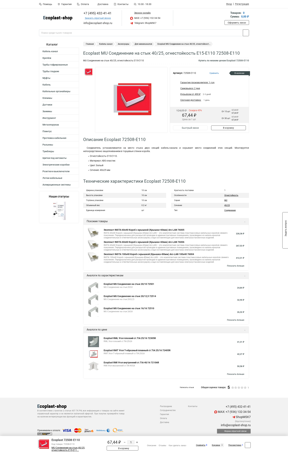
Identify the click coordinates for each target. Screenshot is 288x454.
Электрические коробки (56, 164)
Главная (90, 44)
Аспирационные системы (56, 184)
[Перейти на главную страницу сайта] (57, 18)
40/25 (227, 205)
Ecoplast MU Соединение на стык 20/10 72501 (129, 284)
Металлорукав (50, 124)
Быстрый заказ (190, 127)
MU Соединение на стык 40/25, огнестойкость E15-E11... (68, 449)
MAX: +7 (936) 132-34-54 (147, 18)
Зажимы (47, 111)
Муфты (46, 78)
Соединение (230, 210)
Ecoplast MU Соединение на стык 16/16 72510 (129, 308)
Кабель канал (50, 51)
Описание (151, 445)
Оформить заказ (237, 22)
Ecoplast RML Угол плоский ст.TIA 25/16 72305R (130, 338)
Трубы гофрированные (55, 64)
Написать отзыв (187, 387)
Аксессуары (123, 44)
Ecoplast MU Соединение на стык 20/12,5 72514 (130, 296)
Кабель (46, 84)
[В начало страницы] (248, 445)
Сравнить (200, 445)
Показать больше (235, 266)
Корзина (216, 445)
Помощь (47, 4)
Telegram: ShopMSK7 (145, 23)
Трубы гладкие (50, 71)
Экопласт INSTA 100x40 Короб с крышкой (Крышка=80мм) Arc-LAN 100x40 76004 (149, 254)
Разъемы (47, 144)
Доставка (102, 4)
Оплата (85, 4)
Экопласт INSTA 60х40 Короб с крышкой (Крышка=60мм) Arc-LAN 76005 (144, 229)
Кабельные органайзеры (56, 91)
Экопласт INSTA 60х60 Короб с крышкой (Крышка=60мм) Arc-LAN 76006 (144, 242)
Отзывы (162, 445)
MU (225, 200)
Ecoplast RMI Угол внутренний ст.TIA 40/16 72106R (131, 362)
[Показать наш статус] (59, 210)
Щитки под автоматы (54, 158)
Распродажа (166, 406)
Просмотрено (234, 445)
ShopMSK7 (243, 417)
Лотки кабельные (52, 178)
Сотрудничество (168, 410)
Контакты (123, 4)
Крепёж (46, 58)
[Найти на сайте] (246, 33)
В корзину (228, 127)
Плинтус (47, 131)
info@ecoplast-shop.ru (235, 425)
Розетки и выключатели (56, 171)
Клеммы (47, 98)
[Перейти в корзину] (226, 15)
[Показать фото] (88, 72)
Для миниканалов (143, 44)
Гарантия (66, 4)
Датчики (47, 104)
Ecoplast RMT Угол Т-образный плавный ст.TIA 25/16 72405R (137, 350)
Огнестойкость (231, 195)
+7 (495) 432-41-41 (97, 13)
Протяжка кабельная (54, 138)
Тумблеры (48, 151)
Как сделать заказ (177, 445)
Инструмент (49, 118)
